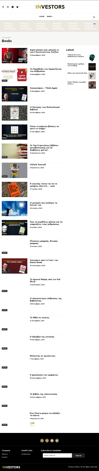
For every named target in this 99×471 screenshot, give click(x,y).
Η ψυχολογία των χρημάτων (44, 375)
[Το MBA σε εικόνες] (14, 323)
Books (5, 61)
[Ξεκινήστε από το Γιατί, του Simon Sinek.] (14, 266)
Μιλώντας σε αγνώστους (42, 356)
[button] (94, 17)
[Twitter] (17, 7)
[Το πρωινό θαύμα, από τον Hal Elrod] (14, 285)
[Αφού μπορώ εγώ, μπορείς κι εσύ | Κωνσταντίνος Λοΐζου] (14, 55)
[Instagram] (8, 7)
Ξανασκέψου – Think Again (43, 88)
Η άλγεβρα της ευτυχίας (42, 337)
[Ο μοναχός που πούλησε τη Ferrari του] (14, 208)
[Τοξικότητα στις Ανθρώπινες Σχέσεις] (92, 57)
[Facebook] (3, 7)
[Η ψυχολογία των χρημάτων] (14, 380)
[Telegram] (12, 7)
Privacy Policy (73, 467)
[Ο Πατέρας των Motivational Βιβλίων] (14, 113)
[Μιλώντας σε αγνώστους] (14, 361)
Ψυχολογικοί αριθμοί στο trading (76, 64)
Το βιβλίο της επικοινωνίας (43, 394)
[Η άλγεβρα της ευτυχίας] (14, 342)
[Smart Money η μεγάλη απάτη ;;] (92, 85)
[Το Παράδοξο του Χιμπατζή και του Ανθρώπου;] (14, 74)
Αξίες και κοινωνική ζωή (77, 73)
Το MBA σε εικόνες (39, 318)
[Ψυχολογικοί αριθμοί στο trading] (92, 66)
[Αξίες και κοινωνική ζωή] (92, 76)
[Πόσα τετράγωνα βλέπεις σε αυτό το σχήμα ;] (14, 132)
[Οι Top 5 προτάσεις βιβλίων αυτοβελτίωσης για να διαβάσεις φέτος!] (14, 151)
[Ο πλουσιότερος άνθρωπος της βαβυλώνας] (14, 304)
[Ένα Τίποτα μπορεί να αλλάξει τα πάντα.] (14, 419)
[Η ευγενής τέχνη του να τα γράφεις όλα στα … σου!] (14, 189)
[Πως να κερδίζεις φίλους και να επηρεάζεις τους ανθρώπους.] (14, 227)
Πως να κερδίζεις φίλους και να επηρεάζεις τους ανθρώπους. (46, 223)
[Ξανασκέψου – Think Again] (14, 93)
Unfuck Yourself (38, 165)
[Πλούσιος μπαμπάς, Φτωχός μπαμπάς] (14, 246)
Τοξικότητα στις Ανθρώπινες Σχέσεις (76, 55)
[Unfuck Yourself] (14, 170)
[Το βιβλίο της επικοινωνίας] (14, 399)
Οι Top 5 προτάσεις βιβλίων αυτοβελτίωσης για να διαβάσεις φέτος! (44, 147)
